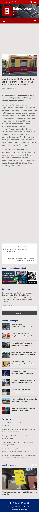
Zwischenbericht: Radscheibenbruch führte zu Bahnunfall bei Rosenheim (21, 326)
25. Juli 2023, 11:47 (9, 88)
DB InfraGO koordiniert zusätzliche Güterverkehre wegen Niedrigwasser (24, 401)
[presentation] (32, 465)
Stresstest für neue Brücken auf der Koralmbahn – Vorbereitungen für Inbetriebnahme (16, 249)
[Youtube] (28, 503)
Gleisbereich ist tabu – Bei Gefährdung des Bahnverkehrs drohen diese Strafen (22, 364)
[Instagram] (13, 503)
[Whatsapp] (25, 503)
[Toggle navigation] (4, 20)
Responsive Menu (31, 2)
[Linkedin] (16, 503)
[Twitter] (22, 503)
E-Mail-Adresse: (7, 305)
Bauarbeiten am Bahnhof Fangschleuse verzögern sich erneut (22, 392)
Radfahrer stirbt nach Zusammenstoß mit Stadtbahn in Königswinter (23, 373)
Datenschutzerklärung (19, 509)
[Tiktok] (19, 503)
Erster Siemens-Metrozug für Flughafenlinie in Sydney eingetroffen (22, 345)
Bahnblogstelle (24, 8)
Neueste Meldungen (10, 321)
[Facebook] (10, 503)
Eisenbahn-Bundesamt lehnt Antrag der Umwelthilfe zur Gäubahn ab (21, 259)
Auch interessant (9, 465)
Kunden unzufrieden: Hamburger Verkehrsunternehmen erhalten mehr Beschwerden (23, 382)
